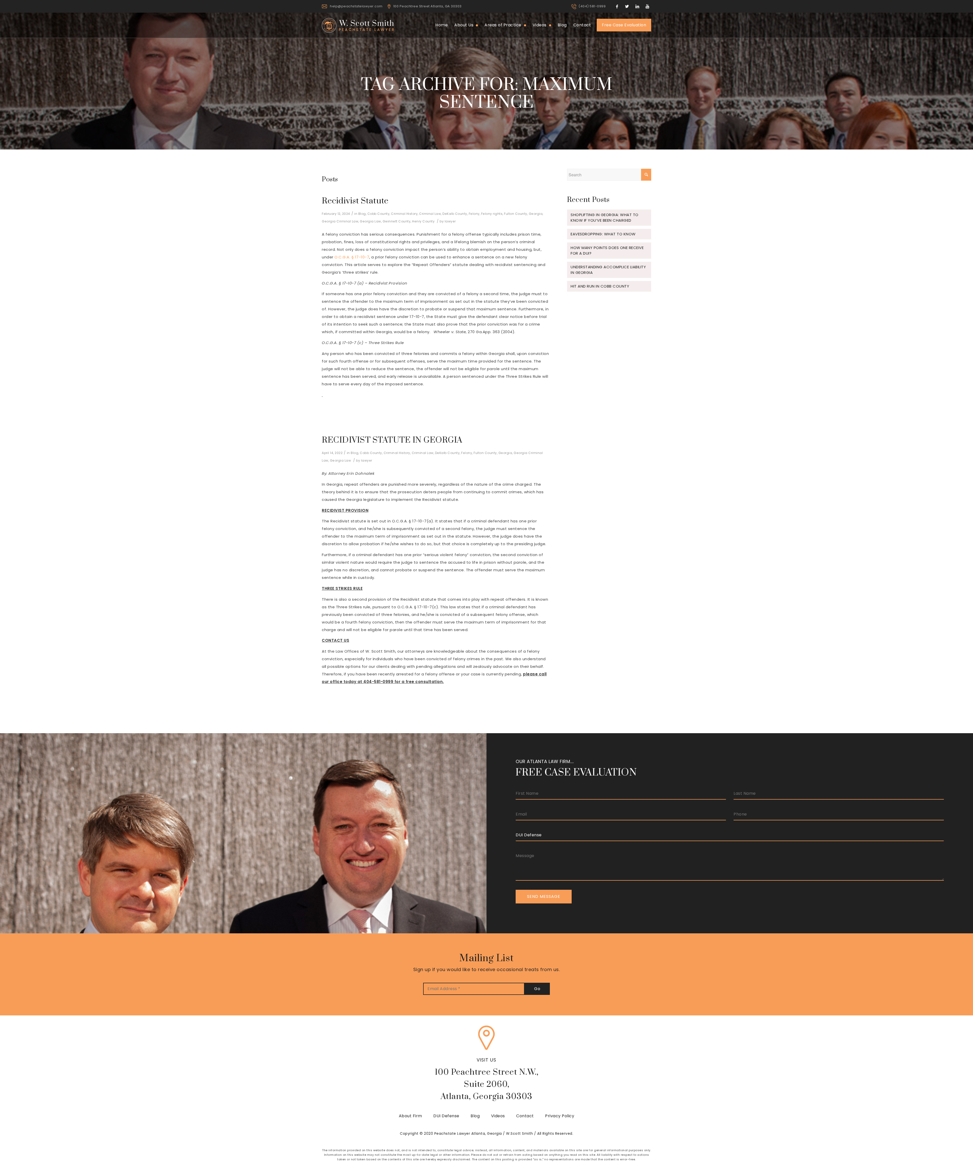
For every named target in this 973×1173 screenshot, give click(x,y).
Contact (525, 1116)
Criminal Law (430, 214)
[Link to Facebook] (617, 6)
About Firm (410, 1116)
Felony (474, 214)
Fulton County (515, 214)
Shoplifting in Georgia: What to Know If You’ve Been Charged (605, 217)
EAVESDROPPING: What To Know (603, 234)
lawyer (450, 221)
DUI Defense (446, 1116)
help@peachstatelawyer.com (356, 6)
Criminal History (404, 214)
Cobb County (378, 214)
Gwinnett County (397, 221)
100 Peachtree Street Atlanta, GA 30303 (427, 6)
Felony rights (492, 214)
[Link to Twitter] (627, 6)
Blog (362, 214)
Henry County (423, 221)
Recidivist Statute (355, 201)
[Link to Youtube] (647, 6)
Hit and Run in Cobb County (600, 286)
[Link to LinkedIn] (637, 6)
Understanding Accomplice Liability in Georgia (608, 269)
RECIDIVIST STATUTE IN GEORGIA (392, 440)
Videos (498, 1116)
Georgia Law (370, 221)
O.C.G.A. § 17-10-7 (351, 257)
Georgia (536, 214)
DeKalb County (454, 214)
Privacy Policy (559, 1116)
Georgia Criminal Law (340, 221)
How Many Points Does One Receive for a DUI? (607, 250)
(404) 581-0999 (592, 6)
